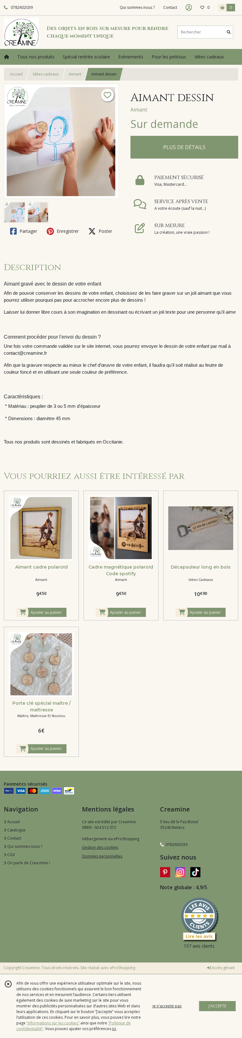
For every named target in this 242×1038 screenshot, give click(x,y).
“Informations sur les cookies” (52, 1023)
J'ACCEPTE (217, 1006)
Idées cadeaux (46, 74)
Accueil (16, 74)
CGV (10, 854)
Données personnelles (102, 856)
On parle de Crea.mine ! (28, 863)
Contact (170, 7)
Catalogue (16, 830)
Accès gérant (223, 967)
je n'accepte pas (167, 1006)
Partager (27, 231)
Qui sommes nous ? (24, 846)
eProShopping (122, 967)
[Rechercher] (229, 32)
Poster (104, 231)
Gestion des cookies (100, 847)
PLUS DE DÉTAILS (184, 147)
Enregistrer (67, 231)
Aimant (75, 74)
